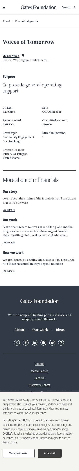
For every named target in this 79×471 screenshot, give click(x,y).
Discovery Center (40, 385)
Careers (39, 378)
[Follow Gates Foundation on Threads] (61, 342)
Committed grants (26, 21)
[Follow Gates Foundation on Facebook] (25, 342)
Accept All (49, 453)
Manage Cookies (18, 453)
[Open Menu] (4, 7)
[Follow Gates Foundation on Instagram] (43, 342)
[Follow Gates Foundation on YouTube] (52, 342)
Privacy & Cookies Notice (34, 438)
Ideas (60, 329)
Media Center (39, 371)
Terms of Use (10, 442)
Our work (40, 329)
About (6, 21)
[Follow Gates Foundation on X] (17, 342)
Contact (39, 363)
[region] (39, 431)
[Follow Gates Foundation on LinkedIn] (34, 342)
